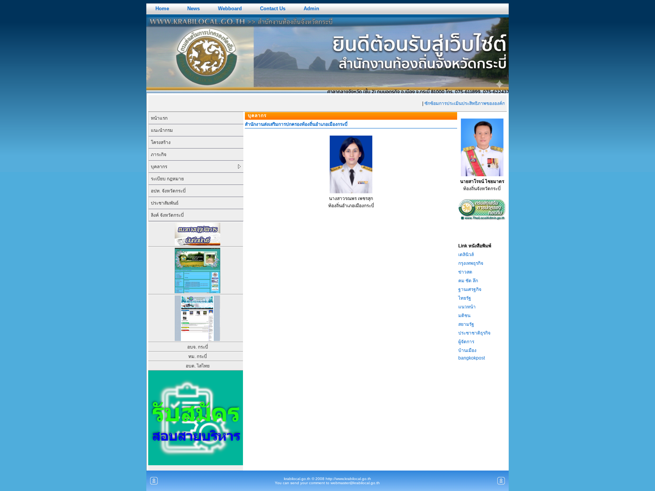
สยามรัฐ (466, 324)
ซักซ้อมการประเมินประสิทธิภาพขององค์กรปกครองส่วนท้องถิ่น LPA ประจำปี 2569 (499, 103)
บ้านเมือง (467, 350)
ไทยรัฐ (464, 298)
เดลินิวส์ (466, 254)
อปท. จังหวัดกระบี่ (168, 191)
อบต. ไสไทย (198, 366)
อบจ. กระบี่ (197, 347)
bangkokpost (471, 358)
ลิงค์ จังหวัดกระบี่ (167, 215)
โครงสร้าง (161, 142)
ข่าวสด (465, 272)
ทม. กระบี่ (197, 356)
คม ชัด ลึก (468, 280)
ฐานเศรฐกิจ (469, 289)
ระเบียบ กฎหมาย (167, 178)
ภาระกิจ (158, 154)
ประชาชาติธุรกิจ (474, 333)
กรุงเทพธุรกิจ (470, 263)
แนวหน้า (467, 307)
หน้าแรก (159, 118)
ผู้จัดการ (466, 341)
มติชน (464, 315)
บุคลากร (159, 166)
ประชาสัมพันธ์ (165, 203)
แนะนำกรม (162, 130)
